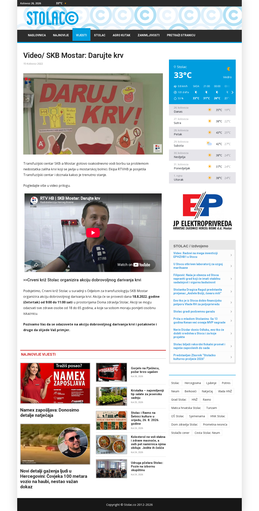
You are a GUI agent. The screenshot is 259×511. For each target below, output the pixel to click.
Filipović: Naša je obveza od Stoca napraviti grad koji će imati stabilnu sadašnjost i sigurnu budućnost (196, 278)
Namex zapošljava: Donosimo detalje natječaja (49, 413)
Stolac (99, 35)
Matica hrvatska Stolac (186, 408)
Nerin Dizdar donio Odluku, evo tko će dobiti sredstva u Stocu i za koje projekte (198, 333)
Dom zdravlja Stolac (184, 424)
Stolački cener (180, 433)
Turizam (211, 408)
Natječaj (207, 391)
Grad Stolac (178, 399)
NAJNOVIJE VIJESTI (38, 354)
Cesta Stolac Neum (207, 433)
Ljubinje (211, 383)
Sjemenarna (197, 416)
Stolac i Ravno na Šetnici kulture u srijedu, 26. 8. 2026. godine (145, 418)
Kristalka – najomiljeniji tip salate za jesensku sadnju (147, 394)
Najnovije (61, 35)
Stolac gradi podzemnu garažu (194, 311)
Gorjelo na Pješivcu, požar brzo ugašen (145, 370)
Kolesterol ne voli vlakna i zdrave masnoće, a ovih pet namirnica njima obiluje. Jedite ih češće (148, 442)
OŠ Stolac (177, 416)
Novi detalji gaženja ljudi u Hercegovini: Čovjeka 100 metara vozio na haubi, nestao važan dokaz (53, 478)
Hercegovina (193, 383)
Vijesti (81, 35)
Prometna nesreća (215, 424)
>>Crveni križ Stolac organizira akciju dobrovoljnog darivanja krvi (82, 279)
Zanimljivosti (149, 35)
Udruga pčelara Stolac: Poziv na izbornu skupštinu (147, 466)
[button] (180, 92)
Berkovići (190, 391)
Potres (226, 383)
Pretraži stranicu (181, 35)
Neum (175, 391)
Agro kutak (121, 35)
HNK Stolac (217, 416)
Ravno (207, 399)
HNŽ (194, 399)
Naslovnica (37, 35)
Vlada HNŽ (225, 391)
